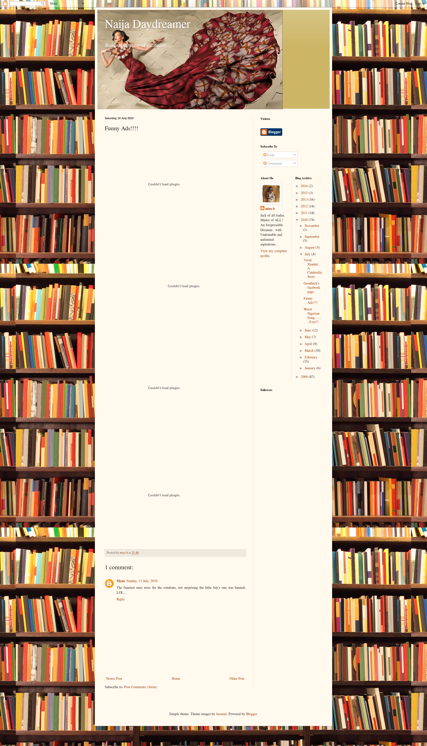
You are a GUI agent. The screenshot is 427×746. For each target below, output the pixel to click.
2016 (305, 185)
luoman (221, 713)
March (310, 350)
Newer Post (114, 678)
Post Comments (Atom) (140, 686)
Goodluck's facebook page (312, 287)
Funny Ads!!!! (311, 300)
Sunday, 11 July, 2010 (142, 580)
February (311, 357)
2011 (305, 212)
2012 (305, 206)
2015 (305, 192)
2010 (305, 219)
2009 (305, 376)
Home (176, 678)
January (310, 368)
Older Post (237, 678)
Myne (121, 580)
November (312, 225)
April (309, 343)
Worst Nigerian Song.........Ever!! (312, 315)
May (308, 336)
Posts (270, 155)
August (310, 247)
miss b (270, 208)
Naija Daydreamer (148, 23)
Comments (274, 163)
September (312, 236)
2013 (305, 199)
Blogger (251, 713)
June (308, 330)
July (308, 254)
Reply (121, 599)
